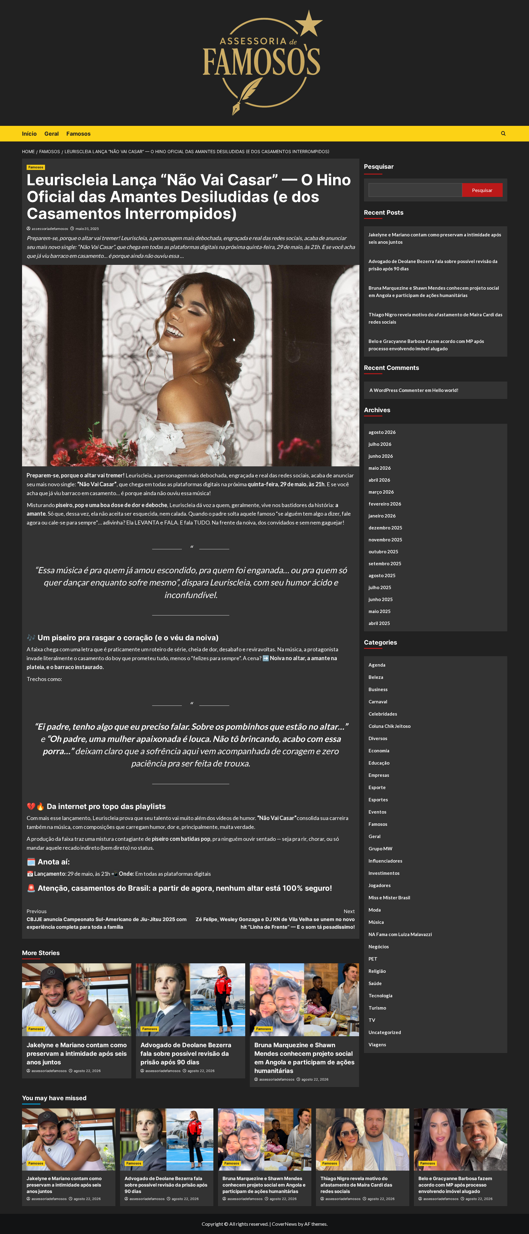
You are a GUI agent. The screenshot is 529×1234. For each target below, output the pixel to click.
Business (378, 689)
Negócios (379, 946)
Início (29, 133)
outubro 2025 (383, 551)
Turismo (377, 1007)
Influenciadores (385, 860)
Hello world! (445, 390)
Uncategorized (385, 1032)
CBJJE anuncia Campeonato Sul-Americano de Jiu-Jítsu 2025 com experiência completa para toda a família (107, 919)
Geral (51, 133)
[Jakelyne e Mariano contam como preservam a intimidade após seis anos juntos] (76, 999)
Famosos (78, 133)
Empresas (379, 775)
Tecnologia (380, 995)
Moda (375, 909)
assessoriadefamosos (50, 228)
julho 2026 (380, 444)
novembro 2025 (385, 539)
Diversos (378, 738)
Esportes (378, 799)
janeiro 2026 (382, 515)
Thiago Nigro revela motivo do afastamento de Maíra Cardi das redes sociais (435, 318)
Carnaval (378, 701)
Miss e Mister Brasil (389, 897)
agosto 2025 (382, 575)
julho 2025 (380, 587)
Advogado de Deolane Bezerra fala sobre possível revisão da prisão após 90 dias (186, 1053)
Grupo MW (380, 848)
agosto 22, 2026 (87, 1071)
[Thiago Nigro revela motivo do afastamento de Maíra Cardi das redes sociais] (362, 1139)
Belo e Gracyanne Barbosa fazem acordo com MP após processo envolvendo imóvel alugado (426, 344)
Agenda (377, 665)
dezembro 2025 (385, 527)
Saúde (375, 983)
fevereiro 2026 (385, 503)
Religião (377, 971)
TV (372, 1020)
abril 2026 (379, 480)
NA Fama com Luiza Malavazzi (400, 934)
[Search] (503, 133)
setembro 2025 (385, 563)
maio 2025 (380, 611)
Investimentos (384, 873)
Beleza (376, 677)
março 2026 (381, 492)
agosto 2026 (382, 432)
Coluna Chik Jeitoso (390, 726)
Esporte (377, 787)
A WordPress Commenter (397, 390)
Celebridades (383, 714)
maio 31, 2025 (87, 228)
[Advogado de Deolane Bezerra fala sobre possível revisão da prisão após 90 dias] (190, 999)
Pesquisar (379, 166)
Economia (379, 750)
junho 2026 (381, 456)
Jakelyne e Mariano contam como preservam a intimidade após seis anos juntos (77, 1053)
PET (373, 958)
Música (376, 922)
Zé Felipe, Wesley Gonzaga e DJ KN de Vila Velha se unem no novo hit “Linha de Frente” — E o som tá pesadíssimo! (275, 919)
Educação (379, 763)
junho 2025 (381, 599)
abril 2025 (379, 623)
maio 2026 (380, 468)
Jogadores (380, 885)
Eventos (377, 812)
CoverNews (284, 1224)
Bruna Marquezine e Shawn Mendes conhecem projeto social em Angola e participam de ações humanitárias (434, 291)
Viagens (377, 1044)
